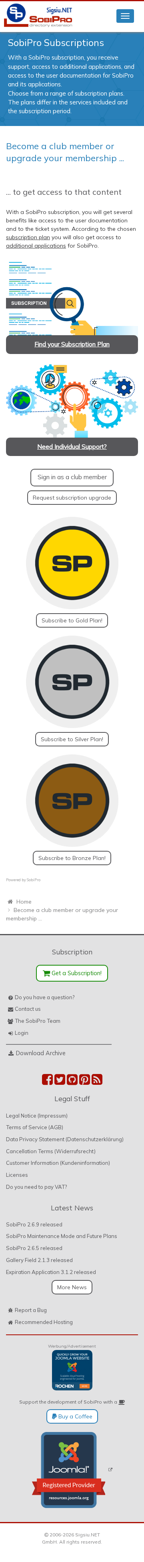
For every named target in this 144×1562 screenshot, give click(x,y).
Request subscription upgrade (72, 497)
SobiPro (33, 880)
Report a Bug (31, 1310)
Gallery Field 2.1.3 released (39, 1260)
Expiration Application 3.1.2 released (51, 1272)
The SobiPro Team (37, 1021)
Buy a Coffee (74, 1416)
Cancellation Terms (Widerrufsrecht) (51, 1151)
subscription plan (28, 237)
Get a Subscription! (76, 973)
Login (21, 1033)
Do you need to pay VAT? (36, 1187)
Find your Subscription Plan (72, 344)
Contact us (28, 1009)
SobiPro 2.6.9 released (34, 1224)
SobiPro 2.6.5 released (34, 1248)
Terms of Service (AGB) (34, 1127)
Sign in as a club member (72, 477)
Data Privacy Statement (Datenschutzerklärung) (65, 1139)
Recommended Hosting (44, 1322)
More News (72, 1287)
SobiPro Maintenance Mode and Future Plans (61, 1236)
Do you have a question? (44, 997)
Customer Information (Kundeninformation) (58, 1163)
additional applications (36, 245)
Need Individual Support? (72, 446)
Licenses (17, 1175)
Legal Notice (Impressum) (37, 1115)
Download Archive (41, 1053)
